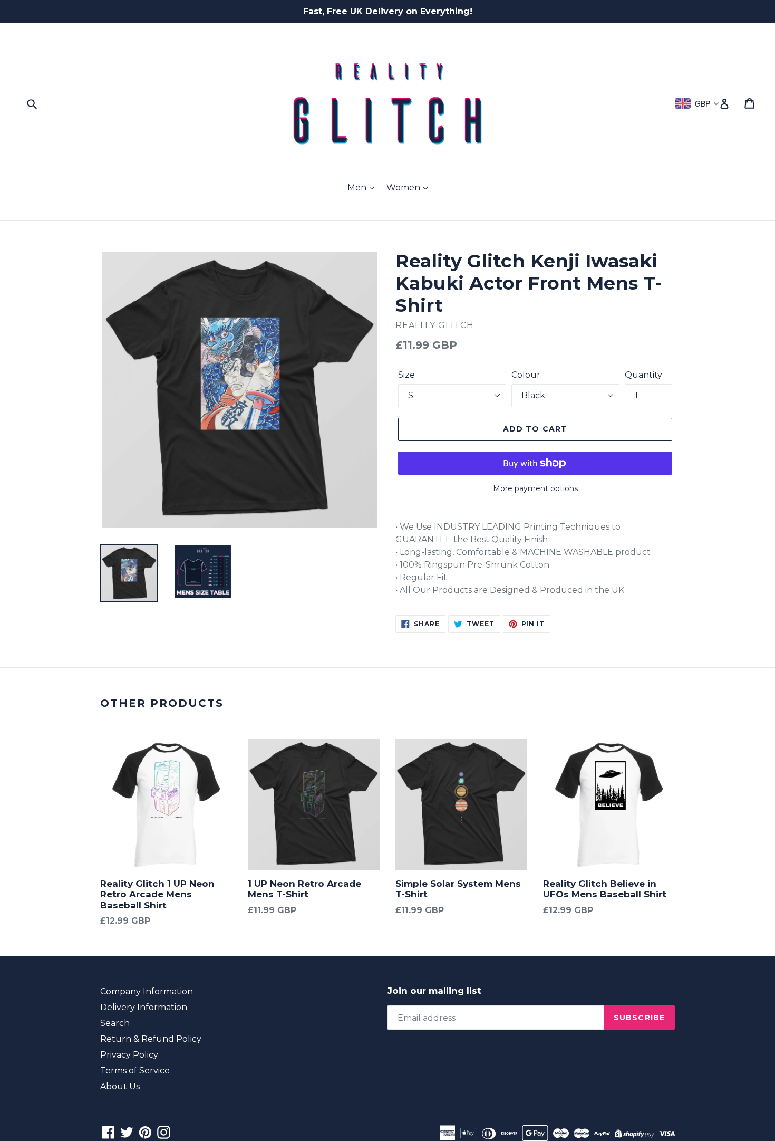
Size (406, 375)
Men (358, 188)
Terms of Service (135, 1071)
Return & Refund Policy (150, 1039)
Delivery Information (143, 1007)
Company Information (146, 991)
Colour (525, 375)
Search (115, 1023)
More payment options (535, 488)
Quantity (643, 375)
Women (404, 188)
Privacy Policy (129, 1055)
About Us (120, 1086)
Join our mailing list (434, 990)
